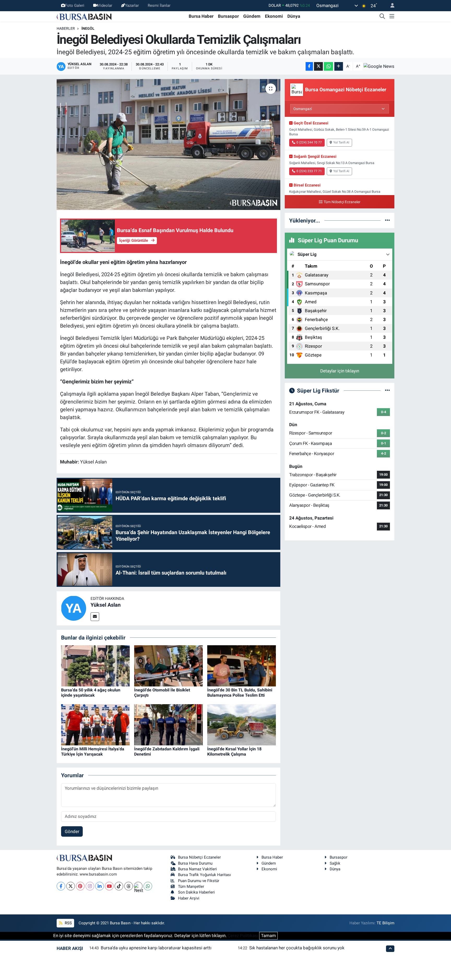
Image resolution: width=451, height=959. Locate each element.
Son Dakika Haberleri (196, 892)
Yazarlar (132, 5)
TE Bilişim (385, 923)
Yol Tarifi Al (341, 142)
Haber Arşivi (188, 898)
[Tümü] (387, 220)
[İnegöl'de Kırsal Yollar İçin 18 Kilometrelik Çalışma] (241, 724)
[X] (70, 886)
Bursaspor (228, 16)
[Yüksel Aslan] (73, 608)
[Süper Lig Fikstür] (387, 390)
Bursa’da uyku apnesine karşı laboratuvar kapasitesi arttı (156, 947)
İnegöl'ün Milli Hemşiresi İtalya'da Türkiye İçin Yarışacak (92, 751)
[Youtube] (109, 886)
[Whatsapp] (148, 886)
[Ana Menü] (391, 16)
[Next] (138, 886)
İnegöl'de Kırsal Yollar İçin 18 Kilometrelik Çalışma (234, 751)
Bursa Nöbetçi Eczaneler (199, 857)
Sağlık (335, 863)
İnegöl (87, 28)
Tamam (268, 935)
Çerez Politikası (243, 935)
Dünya (293, 16)
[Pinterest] (80, 886)
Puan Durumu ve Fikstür (198, 880)
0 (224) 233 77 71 (309, 171)
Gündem (251, 16)
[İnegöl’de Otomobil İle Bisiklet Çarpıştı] (168, 665)
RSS (68, 923)
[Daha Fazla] (338, 66)
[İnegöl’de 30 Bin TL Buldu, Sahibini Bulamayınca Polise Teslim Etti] (241, 665)
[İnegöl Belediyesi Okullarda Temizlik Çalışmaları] (168, 144)
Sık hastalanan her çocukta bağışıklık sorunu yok (297, 947)
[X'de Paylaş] (318, 66)
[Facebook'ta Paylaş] (309, 66)
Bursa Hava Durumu (195, 863)
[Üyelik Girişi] (390, 5)
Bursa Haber (201, 16)
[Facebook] (61, 886)
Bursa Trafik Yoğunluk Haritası (204, 874)
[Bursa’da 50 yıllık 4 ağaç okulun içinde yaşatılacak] (95, 665)
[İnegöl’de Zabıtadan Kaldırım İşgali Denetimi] (168, 724)
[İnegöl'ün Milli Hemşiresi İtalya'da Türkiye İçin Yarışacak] (95, 724)
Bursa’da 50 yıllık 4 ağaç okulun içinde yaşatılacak (90, 692)
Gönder (72, 831)
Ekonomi (274, 16)
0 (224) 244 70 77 (309, 142)
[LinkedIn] (99, 886)
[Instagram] (90, 886)
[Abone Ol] (379, 66)
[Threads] (128, 886)
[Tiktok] (119, 886)
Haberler (66, 28)
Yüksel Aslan (106, 605)
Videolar (105, 5)
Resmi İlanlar (159, 5)
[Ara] (382, 16)
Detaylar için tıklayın (339, 370)
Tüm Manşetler (191, 886)
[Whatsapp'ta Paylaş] (328, 66)
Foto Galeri (74, 5)
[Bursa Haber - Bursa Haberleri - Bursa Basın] (84, 16)
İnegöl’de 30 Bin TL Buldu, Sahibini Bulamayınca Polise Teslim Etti (239, 692)
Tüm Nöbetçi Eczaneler (342, 202)
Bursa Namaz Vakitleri (197, 869)
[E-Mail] (95, 616)
